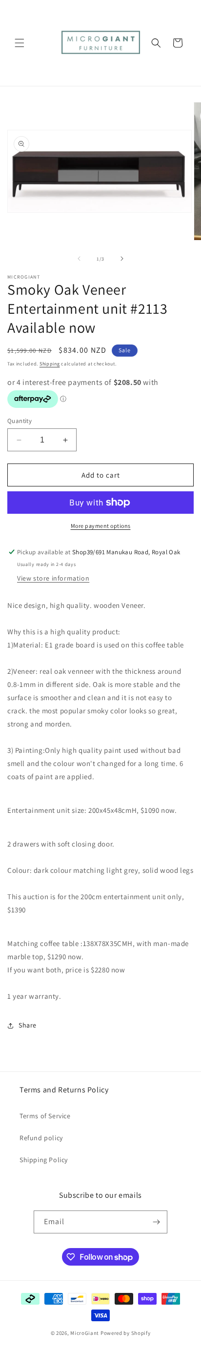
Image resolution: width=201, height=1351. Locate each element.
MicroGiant (84, 1333)
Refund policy (41, 1137)
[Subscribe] (156, 1221)
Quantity (19, 421)
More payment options (101, 525)
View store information (53, 578)
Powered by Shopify (125, 1333)
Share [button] (28, 1025)
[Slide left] (79, 258)
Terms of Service (45, 1115)
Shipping (50, 364)
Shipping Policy (44, 1159)
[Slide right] (122, 258)
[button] (19, 43)
